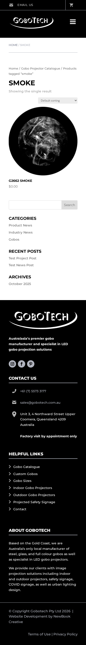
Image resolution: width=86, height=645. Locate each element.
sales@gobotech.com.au (21, 5)
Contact (19, 509)
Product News (20, 225)
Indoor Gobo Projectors (32, 488)
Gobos (14, 239)
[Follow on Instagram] (12, 364)
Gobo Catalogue (26, 467)
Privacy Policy (65, 634)
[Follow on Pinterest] (30, 364)
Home (13, 45)
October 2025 (20, 284)
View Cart (71, 5)
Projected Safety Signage (34, 502)
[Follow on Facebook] (21, 364)
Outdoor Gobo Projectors (34, 495)
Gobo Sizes (22, 481)
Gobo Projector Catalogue (40, 68)
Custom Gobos (25, 474)
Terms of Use (39, 634)
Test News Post (21, 265)
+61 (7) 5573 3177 (33, 391)
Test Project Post (22, 258)
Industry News (21, 232)
